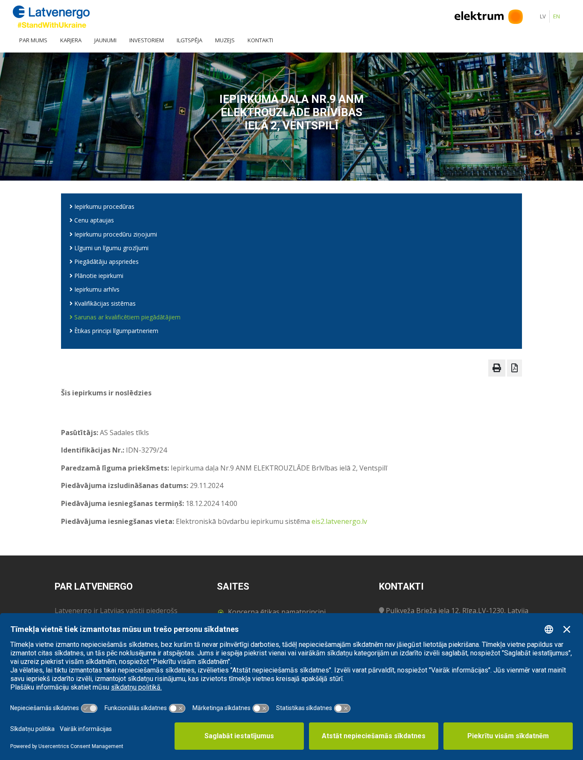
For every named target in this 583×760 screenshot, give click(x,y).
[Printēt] (496, 368)
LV (543, 16)
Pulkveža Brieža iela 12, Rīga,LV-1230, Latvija (457, 610)
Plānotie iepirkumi (98, 276)
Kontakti (260, 40)
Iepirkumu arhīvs (96, 289)
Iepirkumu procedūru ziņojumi (115, 234)
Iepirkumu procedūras (103, 206)
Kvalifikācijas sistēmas (104, 303)
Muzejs (225, 40)
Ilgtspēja (189, 40)
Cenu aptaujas (93, 220)
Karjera (71, 40)
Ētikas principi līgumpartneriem (115, 331)
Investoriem (146, 40)
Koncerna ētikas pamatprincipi (277, 612)
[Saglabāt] (514, 368)
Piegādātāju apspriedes (106, 261)
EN (556, 16)
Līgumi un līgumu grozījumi (111, 248)
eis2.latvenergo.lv (339, 521)
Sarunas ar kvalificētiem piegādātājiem (127, 317)
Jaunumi (105, 40)
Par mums (33, 40)
